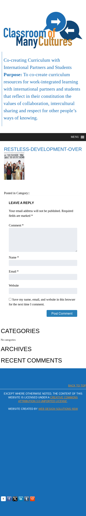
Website (14, 285)
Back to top (77, 385)
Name (14, 257)
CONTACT (76, 4)
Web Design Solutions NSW (58, 408)
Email (14, 271)
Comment (16, 225)
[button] (75, 137)
